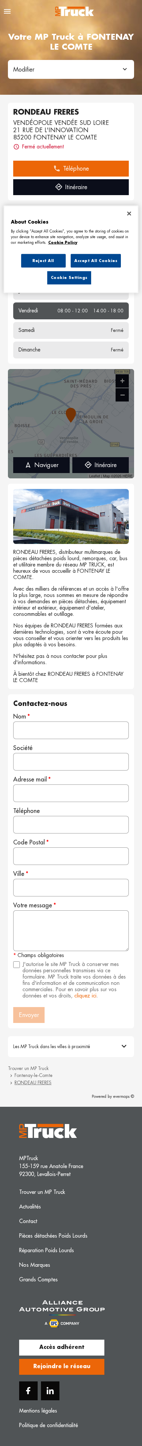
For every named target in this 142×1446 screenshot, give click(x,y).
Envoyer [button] (29, 1015)
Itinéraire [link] (76, 187)
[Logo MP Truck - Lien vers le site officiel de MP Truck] (74, 11)
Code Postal (29, 842)
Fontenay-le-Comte (34, 1075)
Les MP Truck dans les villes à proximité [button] (51, 1046)
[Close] (129, 213)
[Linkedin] (50, 1390)
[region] (71, 249)
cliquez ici (85, 995)
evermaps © (123, 1096)
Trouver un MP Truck (28, 1068)
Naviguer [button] (46, 465)
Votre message (32, 905)
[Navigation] (7, 11)
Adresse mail (30, 779)
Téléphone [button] (76, 169)
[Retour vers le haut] (119, 1410)
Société (23, 748)
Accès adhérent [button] (61, 1347)
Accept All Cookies (95, 260)
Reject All (43, 260)
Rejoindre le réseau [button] (61, 1366)
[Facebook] (28, 1390)
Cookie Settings (69, 278)
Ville (18, 874)
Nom (19, 717)
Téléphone (26, 811)
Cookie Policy (62, 242)
